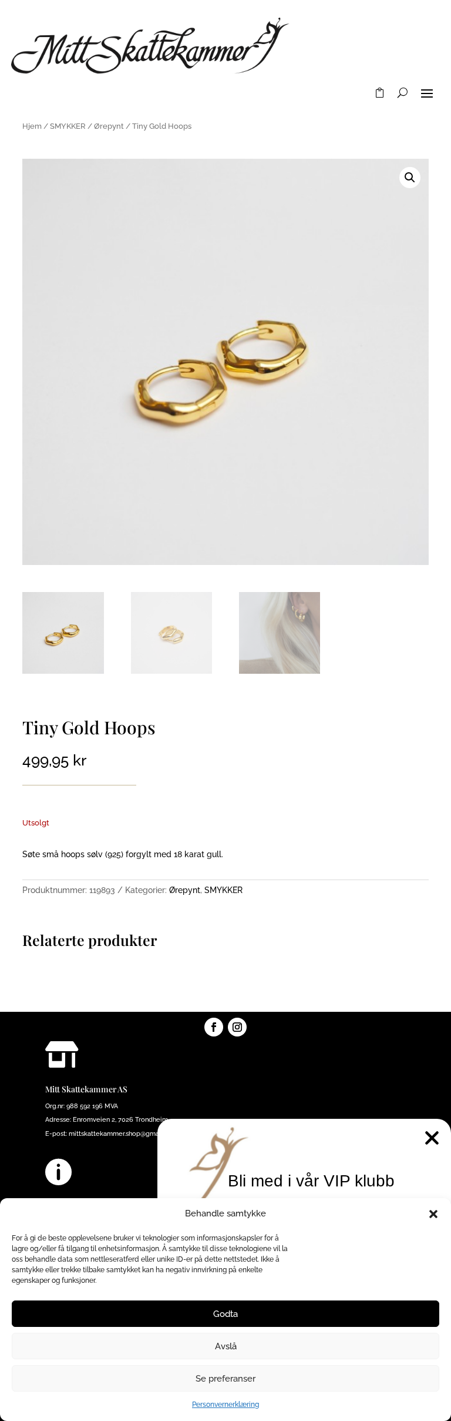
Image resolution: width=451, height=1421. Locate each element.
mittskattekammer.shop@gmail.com (123, 1134)
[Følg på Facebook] (213, 1027)
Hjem (32, 126)
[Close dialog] (432, 1138)
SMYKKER (68, 126)
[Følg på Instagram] (237, 1027)
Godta (225, 1314)
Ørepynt (109, 126)
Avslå (226, 1346)
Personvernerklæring (225, 1404)
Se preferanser (225, 1378)
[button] (433, 1214)
